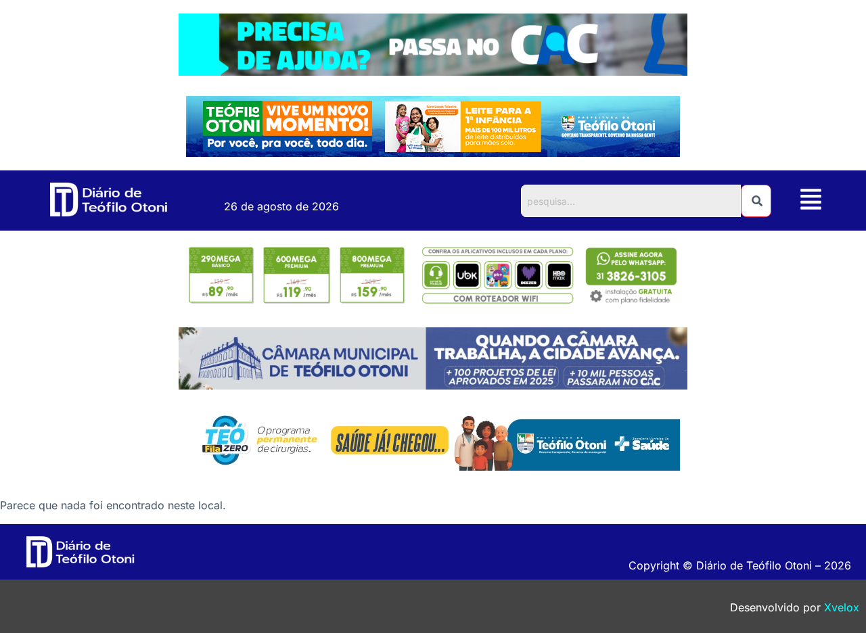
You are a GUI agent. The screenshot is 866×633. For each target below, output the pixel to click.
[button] (811, 200)
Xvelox (841, 607)
